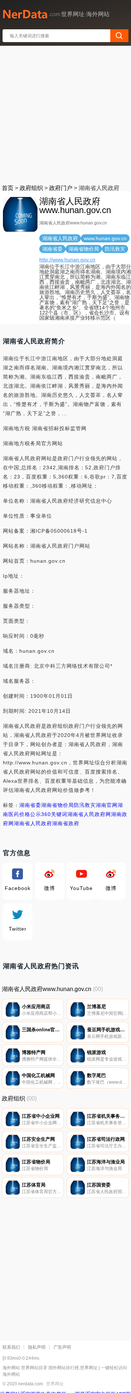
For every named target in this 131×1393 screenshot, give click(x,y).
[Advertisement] (65, 113)
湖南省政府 (65, 823)
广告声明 (62, 1347)
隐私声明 (36, 1347)
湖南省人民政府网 (89, 814)
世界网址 (55, 1383)
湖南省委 (30, 805)
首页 (7, 188)
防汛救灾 (85, 805)
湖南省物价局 (57, 805)
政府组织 (31, 188)
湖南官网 (107, 805)
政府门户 (60, 188)
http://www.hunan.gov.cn (67, 259)
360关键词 (54, 814)
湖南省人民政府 (33, 823)
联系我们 (11, 1347)
